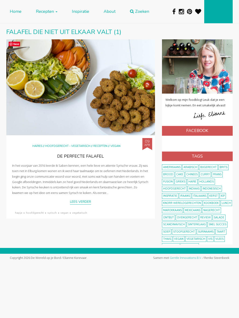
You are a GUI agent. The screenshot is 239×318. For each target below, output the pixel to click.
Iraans (185, 196)
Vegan (115, 146)
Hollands (206, 181)
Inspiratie (80, 11)
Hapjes (37, 146)
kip (223, 196)
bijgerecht (208, 167)
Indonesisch (212, 188)
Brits (223, 167)
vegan (64, 213)
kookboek (211, 203)
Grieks (180, 181)
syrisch (52, 213)
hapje (18, 213)
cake (179, 174)
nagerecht (211, 210)
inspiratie (170, 196)
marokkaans (172, 210)
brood (168, 174)
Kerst (213, 196)
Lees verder (80, 202)
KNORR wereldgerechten (182, 203)
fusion (168, 181)
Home (15, 11)
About (110, 11)
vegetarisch (79, 213)
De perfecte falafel (80, 156)
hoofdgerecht (35, 213)
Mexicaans (192, 210)
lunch (226, 203)
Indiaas (194, 188)
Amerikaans (171, 167)
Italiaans (199, 196)
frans (217, 174)
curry (205, 174)
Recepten (45, 11)
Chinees (192, 174)
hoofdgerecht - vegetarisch (67, 146)
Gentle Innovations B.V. (186, 258)
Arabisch (190, 167)
